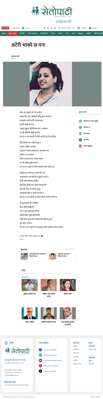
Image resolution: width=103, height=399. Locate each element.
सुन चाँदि (75, 357)
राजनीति (22, 33)
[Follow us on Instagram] (51, 28)
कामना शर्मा (15, 56)
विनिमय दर (76, 349)
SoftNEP (97, 397)
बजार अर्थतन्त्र (32, 33)
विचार (53, 33)
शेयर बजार (76, 353)
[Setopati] (17, 351)
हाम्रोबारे (75, 360)
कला (67, 33)
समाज (60, 33)
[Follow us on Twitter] (48, 28)
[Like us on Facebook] (44, 28)
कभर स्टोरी (12, 33)
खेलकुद (80, 33)
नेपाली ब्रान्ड (44, 33)
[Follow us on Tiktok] (55, 28)
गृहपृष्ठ (75, 346)
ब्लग (73, 33)
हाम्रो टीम (91, 364)
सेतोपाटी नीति (77, 364)
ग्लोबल (88, 33)
